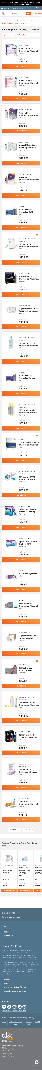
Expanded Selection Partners (15, 991)
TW (8, 1006)
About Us (7, 979)
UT (23, 1006)
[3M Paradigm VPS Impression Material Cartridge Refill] (11, 411)
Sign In (6, 8)
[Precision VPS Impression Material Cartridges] (11, 280)
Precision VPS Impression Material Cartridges (28, 277)
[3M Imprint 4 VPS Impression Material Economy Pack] (11, 478)
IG (18, 1006)
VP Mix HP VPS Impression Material (28, 49)
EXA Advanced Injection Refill (25, 669)
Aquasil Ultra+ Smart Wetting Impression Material (28, 309)
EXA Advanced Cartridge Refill (26, 210)
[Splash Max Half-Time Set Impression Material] (11, 738)
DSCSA (37, 1022)
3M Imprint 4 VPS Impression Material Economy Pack (28, 478)
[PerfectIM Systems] (11, 577)
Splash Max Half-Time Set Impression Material (28, 736)
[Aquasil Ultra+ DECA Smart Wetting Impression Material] (11, 639)
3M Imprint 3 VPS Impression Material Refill (28, 703)
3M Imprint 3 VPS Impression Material (28, 344)
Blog (6, 983)
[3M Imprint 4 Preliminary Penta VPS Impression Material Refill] (11, 771)
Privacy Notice (29, 1023)
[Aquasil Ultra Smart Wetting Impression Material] (11, 149)
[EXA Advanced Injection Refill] (11, 672)
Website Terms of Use (15, 1023)
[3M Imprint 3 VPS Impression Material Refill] (11, 704)
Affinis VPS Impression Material (28, 802)
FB (3, 1006)
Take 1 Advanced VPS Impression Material (29, 443)
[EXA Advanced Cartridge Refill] (11, 213)
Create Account (17, 8)
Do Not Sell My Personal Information (14, 1011)
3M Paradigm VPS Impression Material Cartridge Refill (28, 411)
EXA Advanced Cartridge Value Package (26, 376)
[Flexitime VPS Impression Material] (11, 607)
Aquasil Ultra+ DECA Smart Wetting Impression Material (28, 636)
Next (31, 829)
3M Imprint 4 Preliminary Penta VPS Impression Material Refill (27, 770)
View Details (21, 66)
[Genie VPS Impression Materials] (11, 181)
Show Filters (21, 35)
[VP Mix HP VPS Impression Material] (11, 52)
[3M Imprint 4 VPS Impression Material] (11, 245)
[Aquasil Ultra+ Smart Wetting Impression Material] (11, 312)
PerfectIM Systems (28, 573)
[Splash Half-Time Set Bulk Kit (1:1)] (11, 545)
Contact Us (8, 936)
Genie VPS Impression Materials (29, 178)
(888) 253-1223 (14, 917)
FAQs (6, 932)
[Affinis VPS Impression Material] (11, 805)
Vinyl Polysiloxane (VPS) (21, 23)
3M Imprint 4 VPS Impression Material (28, 245)
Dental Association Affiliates (15, 987)
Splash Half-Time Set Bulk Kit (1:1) (28, 542)
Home (4, 1022)
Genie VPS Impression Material (28, 114)
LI (12, 1006)
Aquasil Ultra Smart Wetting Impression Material (28, 146)
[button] (28, 13)
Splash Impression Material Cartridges (28, 510)
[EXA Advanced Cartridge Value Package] (11, 379)
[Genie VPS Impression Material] (11, 116)
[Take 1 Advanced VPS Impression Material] (11, 446)
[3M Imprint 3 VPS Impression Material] (11, 344)
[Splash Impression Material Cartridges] (11, 513)
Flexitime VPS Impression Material (28, 604)
